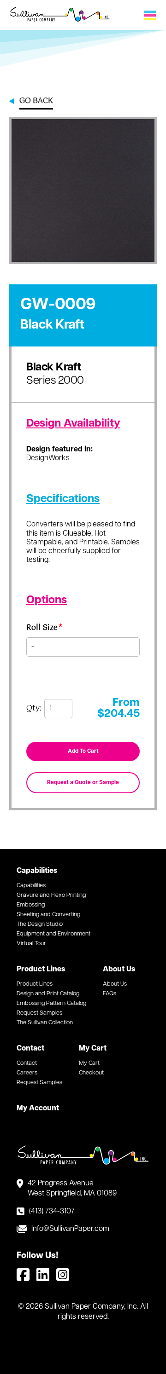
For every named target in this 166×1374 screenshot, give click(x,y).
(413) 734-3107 (52, 1211)
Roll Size (44, 629)
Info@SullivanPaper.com (70, 1229)
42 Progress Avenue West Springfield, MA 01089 (72, 1188)
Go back (36, 101)
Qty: (34, 708)
